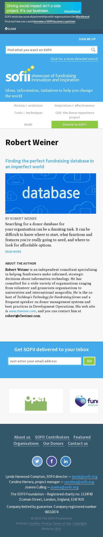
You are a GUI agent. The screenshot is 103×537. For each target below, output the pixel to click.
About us (22, 437)
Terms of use (62, 523)
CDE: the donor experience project (74, 114)
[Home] (51, 74)
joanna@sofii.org (65, 487)
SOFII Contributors (52, 437)
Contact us (78, 443)
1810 (57, 529)
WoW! (28, 124)
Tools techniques (28, 112)
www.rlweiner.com (22, 311)
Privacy (46, 523)
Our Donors (53, 443)
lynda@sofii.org (84, 476)
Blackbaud (82, 16)
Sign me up (87, 39)
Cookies (34, 523)
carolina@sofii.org (79, 481)
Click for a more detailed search (74, 59)
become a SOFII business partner (54, 21)
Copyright (80, 523)
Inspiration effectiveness (75, 105)
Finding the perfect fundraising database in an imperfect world (49, 163)
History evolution (28, 105)
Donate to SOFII (74, 124)
